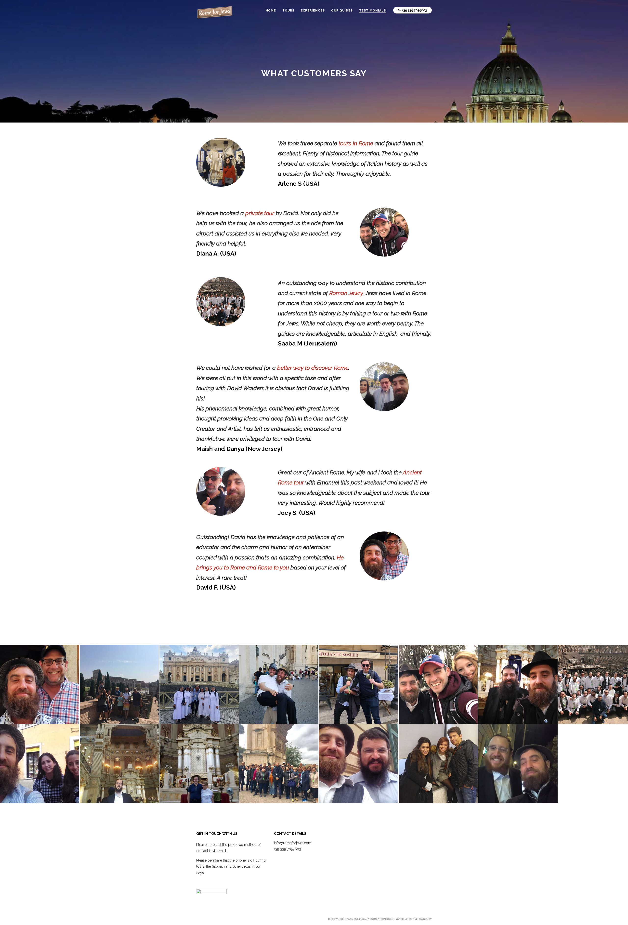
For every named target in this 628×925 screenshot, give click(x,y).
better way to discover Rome (312, 367)
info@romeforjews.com (292, 843)
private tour (259, 213)
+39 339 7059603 (287, 849)
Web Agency (423, 919)
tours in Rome (356, 143)
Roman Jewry (346, 293)
